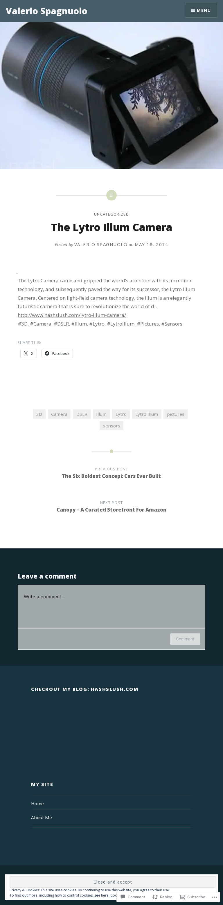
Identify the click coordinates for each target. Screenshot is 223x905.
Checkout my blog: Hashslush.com (85, 689)
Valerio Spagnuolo (46, 11)
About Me (41, 817)
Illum (101, 414)
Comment (185, 638)
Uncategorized (111, 214)
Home (37, 803)
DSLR (81, 414)
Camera (59, 414)
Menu (204, 10)
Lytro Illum (146, 414)
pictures (175, 414)
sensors (111, 426)
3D (39, 414)
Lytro (121, 414)
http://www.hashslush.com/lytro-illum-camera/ (72, 315)
